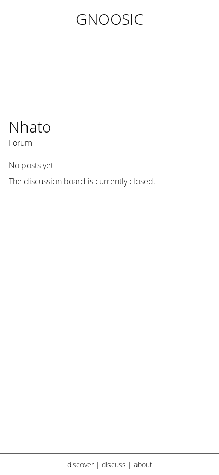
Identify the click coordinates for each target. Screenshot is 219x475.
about (143, 464)
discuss (114, 464)
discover (80, 464)
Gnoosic (110, 19)
